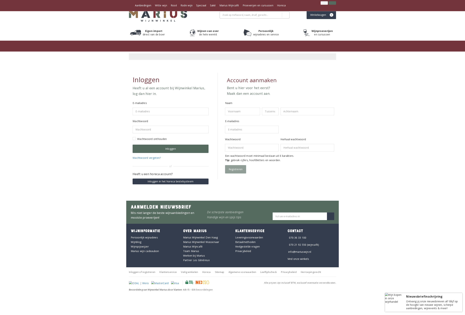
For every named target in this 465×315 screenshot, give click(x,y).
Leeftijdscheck (268, 272)
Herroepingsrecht (311, 272)
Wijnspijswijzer (140, 246)
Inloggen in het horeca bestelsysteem (170, 181)
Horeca (281, 5)
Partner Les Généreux (196, 260)
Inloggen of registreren (142, 272)
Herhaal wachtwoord (293, 139)
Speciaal (201, 5)
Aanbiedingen (143, 5)
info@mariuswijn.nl (299, 251)
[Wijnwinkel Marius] (158, 15)
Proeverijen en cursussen (258, 5)
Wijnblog (136, 242)
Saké (213, 5)
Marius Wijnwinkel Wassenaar (201, 242)
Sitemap (219, 272)
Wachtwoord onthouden (152, 139)
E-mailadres (232, 121)
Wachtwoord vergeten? (147, 157)
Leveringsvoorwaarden (249, 237)
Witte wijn (161, 5)
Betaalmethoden (245, 242)
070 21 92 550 (297, 244)
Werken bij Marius (194, 255)
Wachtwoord (233, 139)
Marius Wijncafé (229, 5)
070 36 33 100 (297, 237)
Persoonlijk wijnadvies (144, 237)
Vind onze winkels (298, 259)
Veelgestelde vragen (247, 246)
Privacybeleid (243, 251)
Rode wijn (187, 5)
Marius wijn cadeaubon (145, 251)
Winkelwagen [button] (321, 15)
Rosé (174, 5)
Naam (228, 103)
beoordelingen (202, 289)
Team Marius (191, 251)
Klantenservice (168, 272)
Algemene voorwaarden (242, 272)
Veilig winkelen (189, 272)
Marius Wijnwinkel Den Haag (200, 237)
